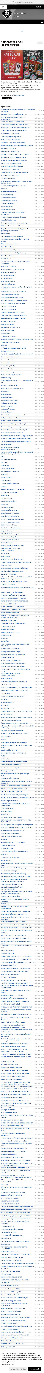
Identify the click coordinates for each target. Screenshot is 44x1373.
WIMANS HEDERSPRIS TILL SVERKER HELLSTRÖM (16, 711)
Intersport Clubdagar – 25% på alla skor (13, 654)
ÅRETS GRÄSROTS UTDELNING (10, 471)
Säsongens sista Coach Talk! (10, 175)
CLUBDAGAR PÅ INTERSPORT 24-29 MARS (14, 998)
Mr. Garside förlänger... (8, 409)
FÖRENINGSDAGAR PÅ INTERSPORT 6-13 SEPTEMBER (17, 962)
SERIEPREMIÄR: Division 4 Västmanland (13, 1344)
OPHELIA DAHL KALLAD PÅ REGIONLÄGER (14, 789)
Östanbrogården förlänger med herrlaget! (13, 424)
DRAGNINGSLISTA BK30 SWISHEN (11, 1097)
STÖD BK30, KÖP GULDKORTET (10, 1271)
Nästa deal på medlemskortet (10, 516)
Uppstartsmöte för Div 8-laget (10, 169)
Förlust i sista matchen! (8, 178)
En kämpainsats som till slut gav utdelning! (14, 223)
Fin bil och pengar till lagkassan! (11, 136)
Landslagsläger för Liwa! (8, 1232)
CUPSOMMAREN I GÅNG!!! (9, 501)
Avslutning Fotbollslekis (8, 977)
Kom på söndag (6, 480)
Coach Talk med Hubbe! (8, 247)
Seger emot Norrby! (7, 360)
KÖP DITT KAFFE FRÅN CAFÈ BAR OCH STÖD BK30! (16, 928)
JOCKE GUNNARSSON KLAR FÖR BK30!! (13, 1192)
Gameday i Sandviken (7, 953)
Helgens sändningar (7, 531)
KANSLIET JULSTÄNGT (8, 584)
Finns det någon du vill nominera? (11, 720)
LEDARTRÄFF (5, 1283)
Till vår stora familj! (6, 498)
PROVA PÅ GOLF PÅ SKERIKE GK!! (11, 375)
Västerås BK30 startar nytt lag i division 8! (13, 217)
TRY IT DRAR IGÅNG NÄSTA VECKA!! (12, 1235)
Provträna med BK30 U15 (8, 604)
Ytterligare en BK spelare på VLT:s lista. (12, 1025)
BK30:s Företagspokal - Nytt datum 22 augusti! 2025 (17, 339)
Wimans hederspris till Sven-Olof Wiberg (13, 874)
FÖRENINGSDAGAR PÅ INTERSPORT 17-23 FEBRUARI (17, 1138)
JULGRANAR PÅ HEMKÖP (9, 1154)
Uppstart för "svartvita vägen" (10, 768)
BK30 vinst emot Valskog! (9, 272)
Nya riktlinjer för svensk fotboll (10, 1004)
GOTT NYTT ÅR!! (6, 736)
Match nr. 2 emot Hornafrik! (9, 385)
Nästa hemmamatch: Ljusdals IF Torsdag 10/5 (15, 1335)
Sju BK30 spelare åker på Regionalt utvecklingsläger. (17, 824)
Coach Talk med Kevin (7, 203)
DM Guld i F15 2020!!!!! (7, 1061)
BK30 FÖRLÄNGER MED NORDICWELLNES (14, 160)
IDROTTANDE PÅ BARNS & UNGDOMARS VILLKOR (16, 1210)
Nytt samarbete (5, 553)
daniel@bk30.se (19, 95)
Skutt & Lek (4, 1184)
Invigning (3, 486)
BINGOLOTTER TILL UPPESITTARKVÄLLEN (13, 935)
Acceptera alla (35, 1369)
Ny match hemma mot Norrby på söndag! (13, 253)
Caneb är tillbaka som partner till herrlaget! (14, 430)
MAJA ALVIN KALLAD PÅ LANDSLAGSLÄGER (15, 1073)
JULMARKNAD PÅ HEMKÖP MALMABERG (13, 595)
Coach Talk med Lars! (7, 657)
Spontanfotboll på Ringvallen (10, 134)
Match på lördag (6, 860)
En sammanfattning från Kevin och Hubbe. (14, 186)
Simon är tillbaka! (6, 412)
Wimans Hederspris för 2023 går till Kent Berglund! (16, 562)
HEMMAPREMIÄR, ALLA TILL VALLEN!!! (13, 842)
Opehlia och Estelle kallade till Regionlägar (14, 868)
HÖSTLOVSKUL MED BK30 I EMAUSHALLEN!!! (15, 172)
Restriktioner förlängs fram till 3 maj (12, 995)
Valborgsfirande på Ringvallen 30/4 (11, 1338)
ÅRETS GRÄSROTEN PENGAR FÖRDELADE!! (14, 762)
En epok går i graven (7, 848)
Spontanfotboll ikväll (7, 330)
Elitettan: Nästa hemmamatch (10, 1341)
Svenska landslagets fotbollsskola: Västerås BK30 (16, 1326)
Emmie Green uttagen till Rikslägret (11, 817)
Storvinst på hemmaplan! (8, 321)
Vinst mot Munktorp (7, 206)
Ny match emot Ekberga (8, 197)
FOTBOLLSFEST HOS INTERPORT (11, 421)
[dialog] (22, 1361)
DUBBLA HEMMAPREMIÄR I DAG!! (11, 1277)
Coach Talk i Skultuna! (7, 256)
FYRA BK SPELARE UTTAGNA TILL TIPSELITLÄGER (16, 1254)
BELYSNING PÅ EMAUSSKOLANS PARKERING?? (15, 128)
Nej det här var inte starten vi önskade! (12, 388)
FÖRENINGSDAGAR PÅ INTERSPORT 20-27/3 (14, 851)
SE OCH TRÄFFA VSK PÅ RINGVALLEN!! (13, 303)
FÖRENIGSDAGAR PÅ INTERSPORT (11, 1067)
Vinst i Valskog (5, 333)
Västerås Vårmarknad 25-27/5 (10, 1329)
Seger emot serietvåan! (8, 281)
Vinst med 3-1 (5, 504)
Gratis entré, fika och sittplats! (10, 294)
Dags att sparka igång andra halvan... (12, 297)
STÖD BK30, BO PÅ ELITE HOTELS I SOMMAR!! (15, 1091)
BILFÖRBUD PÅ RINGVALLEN (9, 1286)
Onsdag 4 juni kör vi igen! (8, 351)
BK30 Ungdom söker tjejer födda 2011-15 (13, 830)
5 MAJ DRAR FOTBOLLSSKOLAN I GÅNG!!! (14, 131)
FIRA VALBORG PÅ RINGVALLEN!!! (11, 836)
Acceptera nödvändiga (18, 1369)
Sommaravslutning (6, 811)
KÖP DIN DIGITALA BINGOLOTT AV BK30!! (13, 753)
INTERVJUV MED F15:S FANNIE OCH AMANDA (15, 1241)
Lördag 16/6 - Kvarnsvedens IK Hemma (13, 1320)
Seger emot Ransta (7, 369)
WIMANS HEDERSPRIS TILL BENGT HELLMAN (15, 1001)
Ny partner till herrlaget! (8, 363)
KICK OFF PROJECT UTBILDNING (11, 1311)
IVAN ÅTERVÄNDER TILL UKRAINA (11, 792)
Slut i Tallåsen (5, 641)
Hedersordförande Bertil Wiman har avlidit (14, 1141)
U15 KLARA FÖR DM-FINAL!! (9, 492)
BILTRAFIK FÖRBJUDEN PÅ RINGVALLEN (13, 1022)
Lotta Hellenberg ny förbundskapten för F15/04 (15, 1216)
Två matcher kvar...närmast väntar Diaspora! (14, 315)
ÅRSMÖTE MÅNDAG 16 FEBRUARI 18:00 (13, 157)
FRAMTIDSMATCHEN (7, 1226)
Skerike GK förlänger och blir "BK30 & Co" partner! (16, 439)
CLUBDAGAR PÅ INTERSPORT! (10, 613)
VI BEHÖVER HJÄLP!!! (7, 950)
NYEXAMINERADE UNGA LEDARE (11, 765)
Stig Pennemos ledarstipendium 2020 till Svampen (16, 925)
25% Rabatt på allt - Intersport (10, 534)
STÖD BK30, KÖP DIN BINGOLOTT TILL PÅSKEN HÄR (17, 687)
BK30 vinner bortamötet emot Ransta (12, 226)
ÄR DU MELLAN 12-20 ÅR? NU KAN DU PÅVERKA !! (16, 723)
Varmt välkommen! (6, 678)
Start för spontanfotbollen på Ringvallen (13, 663)
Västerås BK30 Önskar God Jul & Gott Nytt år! (15, 1298)
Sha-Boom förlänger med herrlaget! (12, 427)
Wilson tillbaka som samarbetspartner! (13, 415)
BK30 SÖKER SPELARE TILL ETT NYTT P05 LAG (15, 1168)
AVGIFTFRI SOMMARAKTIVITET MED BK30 (14, 300)
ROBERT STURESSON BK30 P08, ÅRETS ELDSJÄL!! (16, 1094)
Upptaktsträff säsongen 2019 (10, 1289)
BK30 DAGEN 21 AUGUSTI (9, 965)
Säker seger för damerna (8, 266)
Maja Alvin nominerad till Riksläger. (11, 1079)
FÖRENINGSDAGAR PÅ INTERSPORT (12, 1126)
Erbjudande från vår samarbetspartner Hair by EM (16, 441)
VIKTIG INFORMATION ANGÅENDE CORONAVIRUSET (17, 1123)
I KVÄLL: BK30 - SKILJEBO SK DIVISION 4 (13, 348)
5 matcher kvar (5, 233)
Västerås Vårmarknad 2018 (9, 1323)
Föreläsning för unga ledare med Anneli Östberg (15, 1219)
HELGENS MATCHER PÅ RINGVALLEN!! (12, 122)
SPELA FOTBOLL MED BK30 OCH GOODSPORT (15, 154)
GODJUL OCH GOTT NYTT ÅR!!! (10, 896)
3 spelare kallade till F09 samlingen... (12, 571)
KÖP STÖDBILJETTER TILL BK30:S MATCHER (14, 1070)
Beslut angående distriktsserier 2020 (12, 1120)
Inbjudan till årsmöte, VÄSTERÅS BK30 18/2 (14, 1148)
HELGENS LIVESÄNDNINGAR (10, 540)
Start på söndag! (6, 378)
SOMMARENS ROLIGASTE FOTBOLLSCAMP (14, 690)
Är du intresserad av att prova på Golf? (13, 269)
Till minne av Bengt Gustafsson (10, 342)
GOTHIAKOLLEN (6, 1238)
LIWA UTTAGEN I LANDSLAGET (10, 1198)
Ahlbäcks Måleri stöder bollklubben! (12, 433)
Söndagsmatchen (6, 394)
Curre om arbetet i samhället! (9, 357)
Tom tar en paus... (6, 684)
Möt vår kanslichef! (6, 714)
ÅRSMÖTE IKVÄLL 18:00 (8, 148)
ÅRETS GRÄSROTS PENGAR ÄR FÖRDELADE (14, 601)
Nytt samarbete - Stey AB (8, 537)
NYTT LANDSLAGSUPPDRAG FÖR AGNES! (14, 610)
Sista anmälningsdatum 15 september (12, 489)
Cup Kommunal (5, 693)
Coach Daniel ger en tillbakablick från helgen (14, 568)
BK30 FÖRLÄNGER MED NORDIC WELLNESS (14, 581)
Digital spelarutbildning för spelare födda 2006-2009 (17, 717)
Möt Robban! (5, 705)
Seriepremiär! (5, 391)
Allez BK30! (4, 638)
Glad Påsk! (4, 839)
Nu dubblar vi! (5, 465)
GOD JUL (4, 739)
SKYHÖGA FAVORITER (7, 702)
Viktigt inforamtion (6, 444)
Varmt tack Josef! (6, 565)
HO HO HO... (4, 462)
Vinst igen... (4, 189)
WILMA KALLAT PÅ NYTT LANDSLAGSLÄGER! (15, 938)
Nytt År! (3, 457)
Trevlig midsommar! (7, 808)
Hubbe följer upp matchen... (9, 200)
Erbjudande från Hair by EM (9, 510)
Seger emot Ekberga (7, 194)
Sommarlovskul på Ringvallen (10, 649)
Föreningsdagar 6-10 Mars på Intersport (13, 1292)
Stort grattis (4, 814)
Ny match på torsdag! (7, 372)
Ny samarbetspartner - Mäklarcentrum (12, 519)
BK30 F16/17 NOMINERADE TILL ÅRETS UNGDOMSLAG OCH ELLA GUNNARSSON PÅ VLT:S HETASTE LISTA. (16, 1030)
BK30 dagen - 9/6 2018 (8, 1347)
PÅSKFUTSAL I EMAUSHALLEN (10, 139)
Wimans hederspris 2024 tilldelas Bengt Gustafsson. (17, 436)
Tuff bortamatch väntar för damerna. (12, 236)
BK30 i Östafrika (6, 904)
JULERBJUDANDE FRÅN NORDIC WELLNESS (14, 1043)
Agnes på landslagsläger (8, 620)
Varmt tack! (4, 474)
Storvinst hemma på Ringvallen (10, 250)
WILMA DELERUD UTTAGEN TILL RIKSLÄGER (14, 971)
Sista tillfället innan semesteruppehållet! (13, 318)
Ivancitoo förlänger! (7, 406)
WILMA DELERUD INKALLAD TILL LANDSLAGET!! (16, 959)
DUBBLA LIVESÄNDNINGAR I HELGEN (12, 546)
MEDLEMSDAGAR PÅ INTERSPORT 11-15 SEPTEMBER (17, 1207)
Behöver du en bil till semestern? (11, 513)
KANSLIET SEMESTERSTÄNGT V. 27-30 (12, 312)
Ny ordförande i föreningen (9, 871)
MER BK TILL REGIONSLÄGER (10, 1201)
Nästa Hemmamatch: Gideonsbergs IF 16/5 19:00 (16, 1332)
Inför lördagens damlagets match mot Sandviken (16, 956)
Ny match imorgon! (6, 278)
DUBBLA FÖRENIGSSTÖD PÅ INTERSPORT (13, 291)
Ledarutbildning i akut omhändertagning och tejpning (17, 1263)
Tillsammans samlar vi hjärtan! (10, 244)
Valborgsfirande (6, 1274)
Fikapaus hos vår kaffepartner (10, 857)
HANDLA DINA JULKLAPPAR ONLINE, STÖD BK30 (16, 1054)
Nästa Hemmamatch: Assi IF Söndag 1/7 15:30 (15, 1317)
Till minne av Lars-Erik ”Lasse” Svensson (13, 623)
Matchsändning (5, 477)
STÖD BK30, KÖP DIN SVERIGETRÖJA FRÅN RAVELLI (17, 827)
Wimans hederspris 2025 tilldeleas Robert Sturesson (17, 145)
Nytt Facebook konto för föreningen (12, 730)
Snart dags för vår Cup (8, 771)
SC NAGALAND (5, 1244)
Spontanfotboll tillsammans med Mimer (13, 666)
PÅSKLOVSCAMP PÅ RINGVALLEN (11, 884)
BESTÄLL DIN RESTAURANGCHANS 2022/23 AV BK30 (17, 798)
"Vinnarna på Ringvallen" (8, 845)
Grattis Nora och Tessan (8, 574)
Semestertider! (5, 495)
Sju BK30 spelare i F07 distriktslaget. (12, 592)
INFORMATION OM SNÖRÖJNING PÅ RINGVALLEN (16, 1014)
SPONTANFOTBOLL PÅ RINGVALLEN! (12, 1257)
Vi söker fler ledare (6, 543)
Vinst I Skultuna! (6, 259)
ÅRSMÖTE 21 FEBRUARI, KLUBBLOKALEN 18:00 (15, 877)
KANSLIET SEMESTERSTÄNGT (10, 632)
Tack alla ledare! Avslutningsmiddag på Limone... (16, 911)
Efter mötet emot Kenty (8, 626)
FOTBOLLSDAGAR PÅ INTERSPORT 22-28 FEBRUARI (16, 1007)
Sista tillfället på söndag (8, 220)
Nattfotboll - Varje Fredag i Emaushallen (13, 142)
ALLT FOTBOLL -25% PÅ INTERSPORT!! (12, 559)
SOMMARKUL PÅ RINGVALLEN (10, 327)
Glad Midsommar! (6, 635)
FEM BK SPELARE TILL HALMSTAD (11, 1260)
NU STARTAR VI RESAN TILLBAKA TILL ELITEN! (15, 1280)
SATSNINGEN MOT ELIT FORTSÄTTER (12, 1157)
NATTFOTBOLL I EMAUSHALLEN (11, 163)
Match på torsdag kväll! (8, 209)
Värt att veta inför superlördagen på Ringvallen (15, 795)
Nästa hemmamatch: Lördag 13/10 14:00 (13, 1308)
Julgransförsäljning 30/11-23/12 (11, 1301)
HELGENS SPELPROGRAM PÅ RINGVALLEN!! (14, 125)
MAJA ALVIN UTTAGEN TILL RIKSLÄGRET (13, 1076)
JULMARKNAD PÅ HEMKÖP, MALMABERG (14, 742)
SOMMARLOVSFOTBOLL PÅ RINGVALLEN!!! (14, 114)
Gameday (4, 345)
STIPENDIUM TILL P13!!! (8, 708)
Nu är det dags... (6, 759)
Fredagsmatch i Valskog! (8, 336)
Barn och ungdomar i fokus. (9, 801)
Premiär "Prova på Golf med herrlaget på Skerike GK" (17, 354)
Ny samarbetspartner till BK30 (10, 522)
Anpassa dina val (8, 1364)
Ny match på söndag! (7, 275)
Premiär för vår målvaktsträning (10, 528)
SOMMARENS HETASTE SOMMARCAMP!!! (13, 980)
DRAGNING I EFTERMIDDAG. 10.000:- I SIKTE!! (15, 1100)
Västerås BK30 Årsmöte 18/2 (10, 1295)
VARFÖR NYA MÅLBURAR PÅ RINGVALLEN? (14, 983)
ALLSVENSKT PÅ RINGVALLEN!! (10, 1204)
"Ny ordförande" (6, 556)
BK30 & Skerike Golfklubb (9, 525)
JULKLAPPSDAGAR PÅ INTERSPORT (12, 166)
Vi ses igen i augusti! (7, 507)
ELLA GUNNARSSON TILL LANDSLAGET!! (13, 1151)
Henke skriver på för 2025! (9, 403)
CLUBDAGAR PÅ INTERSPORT (10, 483)
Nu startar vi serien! (6, 397)
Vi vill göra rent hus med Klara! (10, 418)
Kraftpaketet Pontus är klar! (9, 400)
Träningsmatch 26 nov (7, 468)
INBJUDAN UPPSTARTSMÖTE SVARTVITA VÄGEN (16, 786)
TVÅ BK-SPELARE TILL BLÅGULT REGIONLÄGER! (15, 1213)
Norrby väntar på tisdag (8, 366)
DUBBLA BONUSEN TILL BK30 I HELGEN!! (13, 598)
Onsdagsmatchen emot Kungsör (11, 651)
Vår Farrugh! (4, 699)
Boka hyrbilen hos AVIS (8, 629)
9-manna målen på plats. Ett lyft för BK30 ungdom (16, 968)
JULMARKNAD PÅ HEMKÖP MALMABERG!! (14, 914)
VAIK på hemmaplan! (7, 324)
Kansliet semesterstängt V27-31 (10, 1314)
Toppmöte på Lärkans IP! (8, 306)
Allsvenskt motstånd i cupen (9, 1064)
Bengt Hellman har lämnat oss (10, 974)
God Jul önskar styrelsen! (8, 459)
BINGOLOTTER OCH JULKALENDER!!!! (12, 607)
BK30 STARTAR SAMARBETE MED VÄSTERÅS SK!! (16, 1160)
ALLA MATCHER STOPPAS (9, 1112)
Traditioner (4, 756)
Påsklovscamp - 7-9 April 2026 (10, 151)
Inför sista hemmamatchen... (9, 192)
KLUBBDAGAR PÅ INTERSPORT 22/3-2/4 (13, 696)
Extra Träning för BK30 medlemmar (11, 1195)
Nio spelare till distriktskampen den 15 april (14, 681)
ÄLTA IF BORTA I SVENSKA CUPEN (11, 660)
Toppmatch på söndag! (8, 284)
